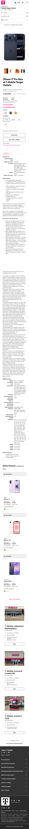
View (14, 644)
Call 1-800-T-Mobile (14, 139)
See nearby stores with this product (11, 145)
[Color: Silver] (5, 113)
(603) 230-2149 (11, 680)
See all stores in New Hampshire (14, 743)
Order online (14, 135)
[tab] (6, 153)
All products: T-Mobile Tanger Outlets (13, 24)
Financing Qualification (9, 107)
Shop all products (14, 599)
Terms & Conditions (8, 104)
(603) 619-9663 (11, 635)
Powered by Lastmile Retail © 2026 (14, 826)
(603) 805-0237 (11, 725)
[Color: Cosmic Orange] (15, 113)
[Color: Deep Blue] (10, 113)
